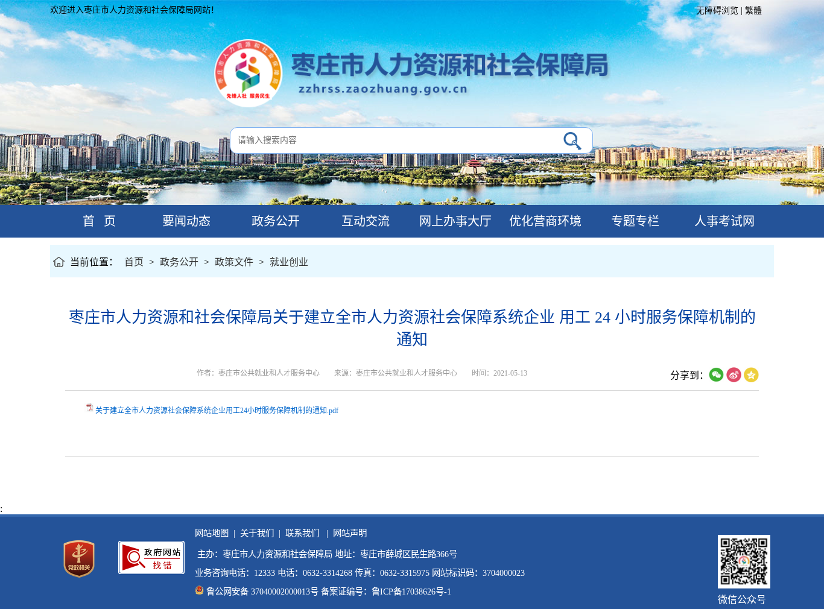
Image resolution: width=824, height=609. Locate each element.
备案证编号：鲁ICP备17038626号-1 (386, 591)
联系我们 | (304, 533)
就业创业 (289, 262)
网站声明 (347, 533)
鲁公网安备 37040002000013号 (262, 591)
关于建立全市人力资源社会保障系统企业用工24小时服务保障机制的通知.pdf (216, 410)
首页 (134, 262)
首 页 (95, 221)
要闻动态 (185, 221)
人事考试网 (723, 221)
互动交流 (364, 221)
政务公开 (274, 221)
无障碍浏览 (717, 10)
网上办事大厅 (454, 221)
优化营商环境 (544, 221)
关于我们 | (257, 533)
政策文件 (234, 262)
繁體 (753, 10)
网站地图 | (215, 533)
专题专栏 (633, 221)
